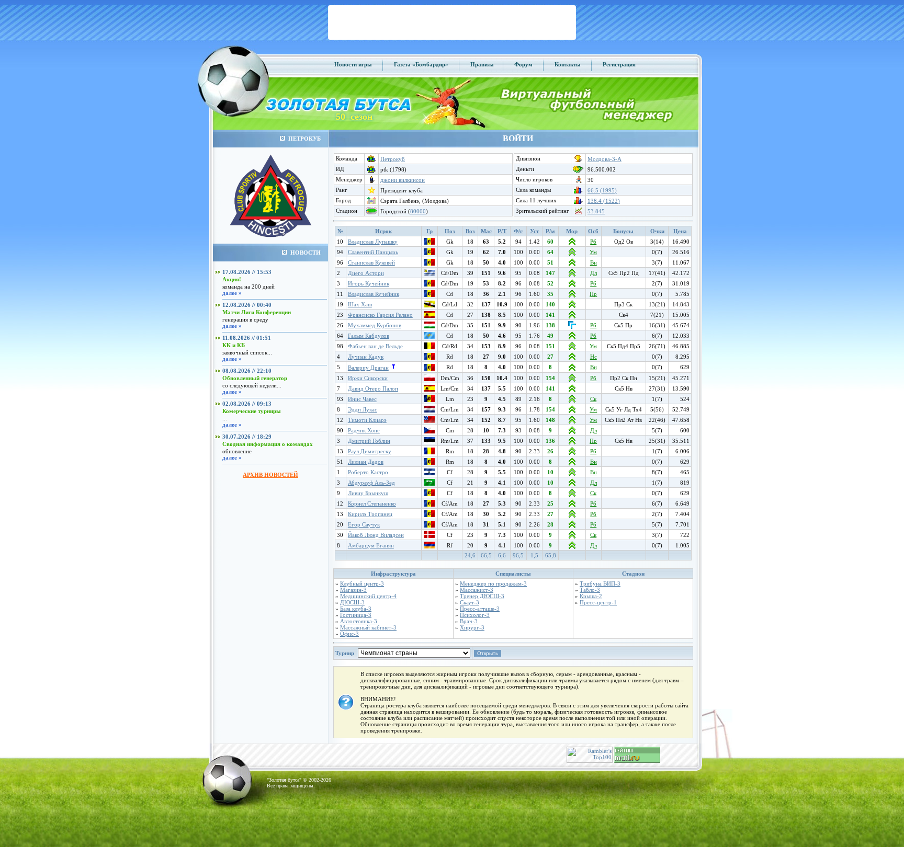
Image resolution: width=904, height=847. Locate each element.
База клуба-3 (355, 608)
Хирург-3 (472, 627)
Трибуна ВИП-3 (600, 583)
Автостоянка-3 (358, 621)
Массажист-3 (476, 590)
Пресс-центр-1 (598, 602)
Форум (523, 64)
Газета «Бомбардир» (421, 64)
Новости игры (353, 64)
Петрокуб (392, 159)
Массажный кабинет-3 (368, 627)
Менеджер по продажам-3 (493, 583)
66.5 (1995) (602, 190)
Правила (482, 64)
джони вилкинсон (402, 180)
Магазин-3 (353, 590)
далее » (232, 293)
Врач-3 (469, 621)
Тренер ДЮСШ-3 (482, 596)
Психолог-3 (475, 615)
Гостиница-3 (355, 615)
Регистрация (619, 64)
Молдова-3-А (604, 159)
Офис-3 (349, 634)
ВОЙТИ (518, 138)
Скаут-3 (469, 602)
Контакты (568, 64)
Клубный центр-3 (362, 583)
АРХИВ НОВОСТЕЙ (270, 475)
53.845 (596, 211)
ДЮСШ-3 (352, 602)
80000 (418, 211)
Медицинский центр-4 (368, 596)
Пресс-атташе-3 (480, 608)
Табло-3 (590, 590)
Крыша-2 (591, 596)
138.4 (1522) (603, 201)
